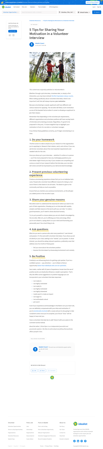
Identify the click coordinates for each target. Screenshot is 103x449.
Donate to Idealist (64, 439)
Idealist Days (11, 439)
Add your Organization (44, 433)
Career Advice (29, 439)
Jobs (27, 426)
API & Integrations (53, 7)
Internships (29, 429)
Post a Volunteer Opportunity (45, 429)
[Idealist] (6, 7)
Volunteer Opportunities (14, 426)
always (66, 96)
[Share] (9, 35)
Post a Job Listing (42, 426)
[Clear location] (73, 12)
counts (70, 96)
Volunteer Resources (35, 20)
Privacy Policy (48, 446)
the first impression (58, 96)
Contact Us (62, 433)
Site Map (56, 446)
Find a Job (24, 7)
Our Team (62, 429)
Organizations (12, 433)
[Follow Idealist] (74, 441)
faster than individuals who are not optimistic (52, 266)
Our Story (62, 426)
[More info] (67, 12)
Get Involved (16, 7)
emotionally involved (40, 311)
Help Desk (62, 436)
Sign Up (99, 7)
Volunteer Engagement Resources (47, 436)
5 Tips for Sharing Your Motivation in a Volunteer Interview (58, 20)
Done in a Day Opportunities (15, 429)
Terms (41, 446)
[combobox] (39, 12)
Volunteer (32, 7)
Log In (94, 7)
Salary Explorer (30, 436)
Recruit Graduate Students (45, 439)
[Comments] (13, 35)
